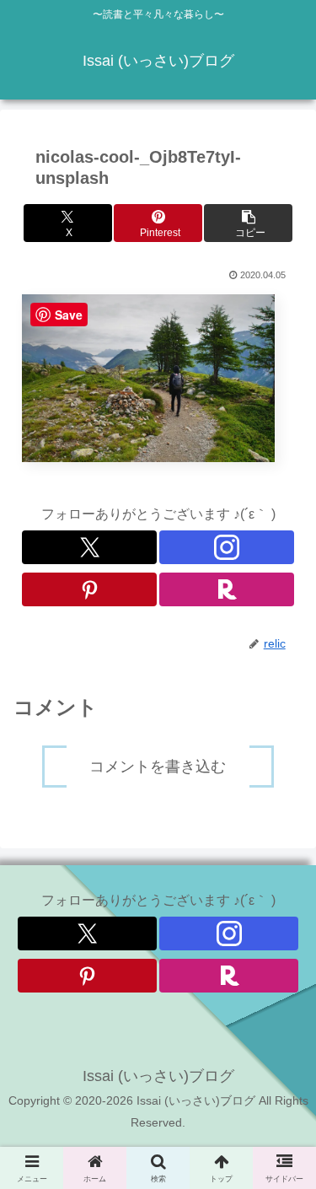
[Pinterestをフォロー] (89, 589)
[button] (248, 223)
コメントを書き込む (157, 766)
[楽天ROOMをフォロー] (226, 589)
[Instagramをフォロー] (226, 547)
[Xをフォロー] (89, 547)
